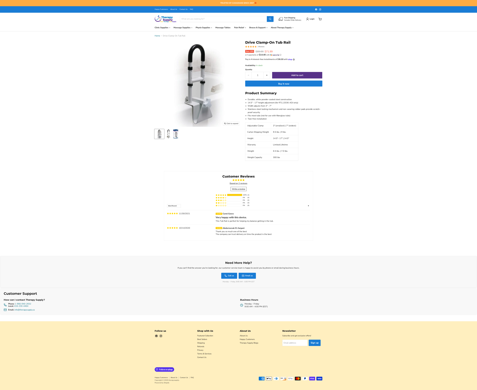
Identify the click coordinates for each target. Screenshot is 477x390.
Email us (249, 275)
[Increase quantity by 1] (267, 75)
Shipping (201, 343)
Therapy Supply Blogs (249, 343)
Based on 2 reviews (238, 183)
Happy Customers (161, 9)
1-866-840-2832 (23, 303)
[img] (172, 213)
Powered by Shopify (162, 383)
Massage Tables (222, 27)
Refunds (200, 346)
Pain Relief (239, 27)
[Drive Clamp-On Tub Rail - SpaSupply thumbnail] (159, 134)
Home (157, 36)
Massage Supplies (182, 27)
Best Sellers (202, 339)
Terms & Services (204, 353)
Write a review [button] (238, 189)
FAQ (191, 9)
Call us (231, 275)
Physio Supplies (203, 27)
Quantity (248, 70)
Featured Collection (205, 335)
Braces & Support (257, 27)
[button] (283, 55)
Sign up (315, 342)
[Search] (270, 19)
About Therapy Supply (281, 27)
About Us (173, 9)
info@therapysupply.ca (24, 309)
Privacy (200, 350)
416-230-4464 (21, 306)
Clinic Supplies (162, 27)
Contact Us (183, 9)
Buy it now (283, 83)
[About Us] (238, 3)
